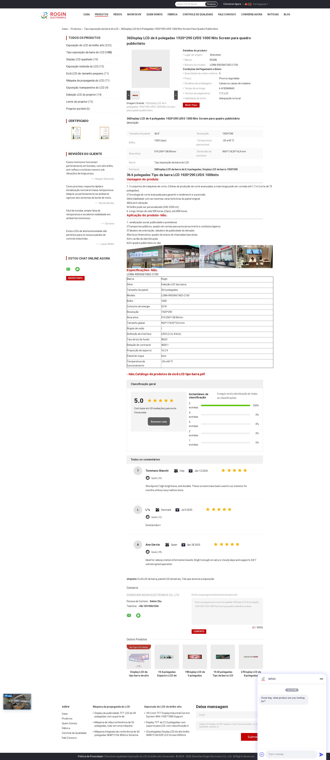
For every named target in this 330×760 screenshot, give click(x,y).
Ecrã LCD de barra (147, 579)
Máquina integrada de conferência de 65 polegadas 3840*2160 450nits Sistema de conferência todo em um (117, 733)
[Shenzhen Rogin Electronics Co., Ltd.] (54, 15)
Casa (86, 14)
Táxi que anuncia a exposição (198, 579)
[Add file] (262, 754)
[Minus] (321, 679)
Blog (287, 14)
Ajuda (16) (156, 478)
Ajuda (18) (156, 552)
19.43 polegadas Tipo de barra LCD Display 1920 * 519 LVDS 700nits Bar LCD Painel (222, 674)
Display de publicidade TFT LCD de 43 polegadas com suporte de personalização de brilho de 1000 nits (115, 715)
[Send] (321, 754)
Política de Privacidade (90, 756)
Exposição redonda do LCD (82, 66)
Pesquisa (211, 4)
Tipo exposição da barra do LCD (101, 29)
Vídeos (117, 14)
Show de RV (134, 14)
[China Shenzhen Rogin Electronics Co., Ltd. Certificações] (76, 133)
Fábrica (172, 14)
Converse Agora (232, 4)
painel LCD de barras (169, 579)
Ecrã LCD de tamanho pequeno (84, 73)
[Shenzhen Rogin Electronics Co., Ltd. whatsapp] (79, 269)
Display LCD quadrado (79, 59)
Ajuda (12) (156, 517)
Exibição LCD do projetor (81, 94)
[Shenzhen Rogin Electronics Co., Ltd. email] (70, 269)
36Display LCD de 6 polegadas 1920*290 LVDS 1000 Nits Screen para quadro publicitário (151, 107)
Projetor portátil (76, 108)
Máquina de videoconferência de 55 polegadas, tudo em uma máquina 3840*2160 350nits (114, 724)
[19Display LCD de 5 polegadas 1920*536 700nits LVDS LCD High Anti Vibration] (195, 657)
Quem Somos (154, 14)
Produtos (101, 14)
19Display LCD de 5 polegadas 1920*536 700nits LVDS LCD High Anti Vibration (195, 674)
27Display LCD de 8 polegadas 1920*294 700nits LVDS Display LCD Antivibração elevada (251, 674)
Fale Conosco (227, 14)
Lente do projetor (76, 101)
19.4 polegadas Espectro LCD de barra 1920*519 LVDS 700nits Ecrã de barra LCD (166, 674)
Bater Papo (191, 105)
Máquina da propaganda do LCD (85, 80)
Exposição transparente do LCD (85, 87)
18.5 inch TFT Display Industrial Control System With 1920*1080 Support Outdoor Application (168, 715)
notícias (273, 14)
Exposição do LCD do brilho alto (85, 45)
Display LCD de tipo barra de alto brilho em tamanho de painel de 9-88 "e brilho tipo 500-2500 (139, 674)
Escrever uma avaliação (159, 423)
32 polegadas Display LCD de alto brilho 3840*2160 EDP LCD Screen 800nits (167, 733)
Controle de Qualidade (198, 14)
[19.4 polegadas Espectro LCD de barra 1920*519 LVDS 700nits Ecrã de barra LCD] (167, 657)
